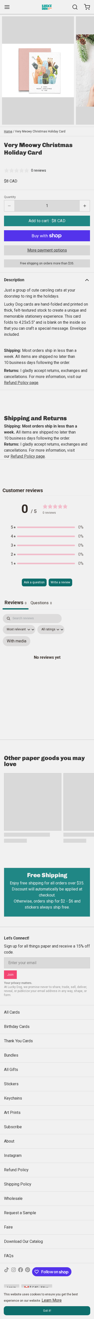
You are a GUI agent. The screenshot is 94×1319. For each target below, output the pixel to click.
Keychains (13, 1098)
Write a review (60, 582)
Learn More (52, 1300)
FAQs (9, 1255)
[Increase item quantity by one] (85, 205)
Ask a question (34, 582)
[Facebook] (20, 1271)
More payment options (47, 250)
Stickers (11, 1083)
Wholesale (13, 1198)
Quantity (10, 197)
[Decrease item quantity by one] (9, 205)
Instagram (13, 1155)
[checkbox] (16, 641)
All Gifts (11, 1069)
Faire (8, 1227)
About (9, 1141)
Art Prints (12, 1112)
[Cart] (85, 7)
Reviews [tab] (16, 602)
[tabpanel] (47, 663)
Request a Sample (20, 1212)
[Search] (73, 7)
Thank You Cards (18, 1041)
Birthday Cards (17, 1026)
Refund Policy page (28, 456)
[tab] (41, 603)
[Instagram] (13, 1271)
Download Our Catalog (23, 1241)
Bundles (11, 1055)
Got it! (47, 1310)
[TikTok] (6, 1271)
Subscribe (13, 1126)
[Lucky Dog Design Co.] (47, 7)
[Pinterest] (27, 1271)
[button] (47, 221)
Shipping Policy (17, 1184)
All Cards (12, 1012)
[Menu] (9, 7)
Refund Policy (16, 1169)
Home (8, 131)
